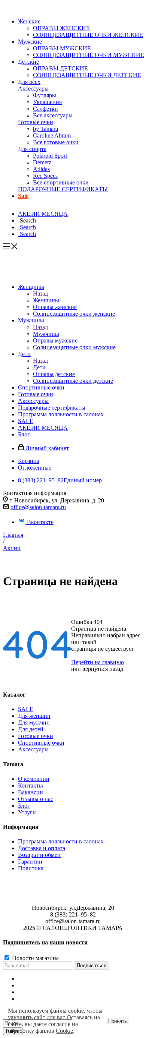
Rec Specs (45, 176)
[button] (27, 220)
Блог (24, 805)
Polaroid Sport (50, 155)
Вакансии (30, 792)
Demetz (42, 162)
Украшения (47, 102)
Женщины (46, 300)
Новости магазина (34, 958)
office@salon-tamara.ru (38, 507)
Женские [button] (29, 21)
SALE (25, 709)
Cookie (64, 1031)
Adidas (41, 169)
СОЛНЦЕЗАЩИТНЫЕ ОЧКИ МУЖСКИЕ (88, 55)
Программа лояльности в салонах (61, 841)
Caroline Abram (52, 135)
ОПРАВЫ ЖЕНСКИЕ (61, 28)
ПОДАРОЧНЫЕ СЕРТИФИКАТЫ (63, 189)
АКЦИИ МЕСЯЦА (43, 214)
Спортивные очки (41, 742)
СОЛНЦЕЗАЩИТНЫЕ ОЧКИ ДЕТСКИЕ (87, 75)
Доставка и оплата (41, 848)
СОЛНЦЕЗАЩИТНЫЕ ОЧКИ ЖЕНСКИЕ (88, 35)
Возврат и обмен (39, 855)
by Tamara (45, 129)
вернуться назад (102, 669)
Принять (117, 1021)
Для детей (30, 729)
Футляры (44, 95)
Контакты (30, 785)
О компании (33, 779)
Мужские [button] (30, 41)
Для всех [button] (29, 82)
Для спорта (32, 149)
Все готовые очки (56, 142)
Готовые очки (35, 122)
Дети (39, 367)
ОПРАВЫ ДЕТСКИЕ (60, 68)
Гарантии (30, 861)
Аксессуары (33, 88)
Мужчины (46, 334)
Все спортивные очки (61, 182)
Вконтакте (40, 522)
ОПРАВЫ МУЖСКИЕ (62, 48)
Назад (40, 293)
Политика (30, 868)
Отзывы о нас (35, 799)
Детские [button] (28, 62)
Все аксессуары (53, 115)
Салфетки (45, 108)
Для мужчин (34, 722)
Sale (23, 196)
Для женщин (34, 716)
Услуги (27, 812)
